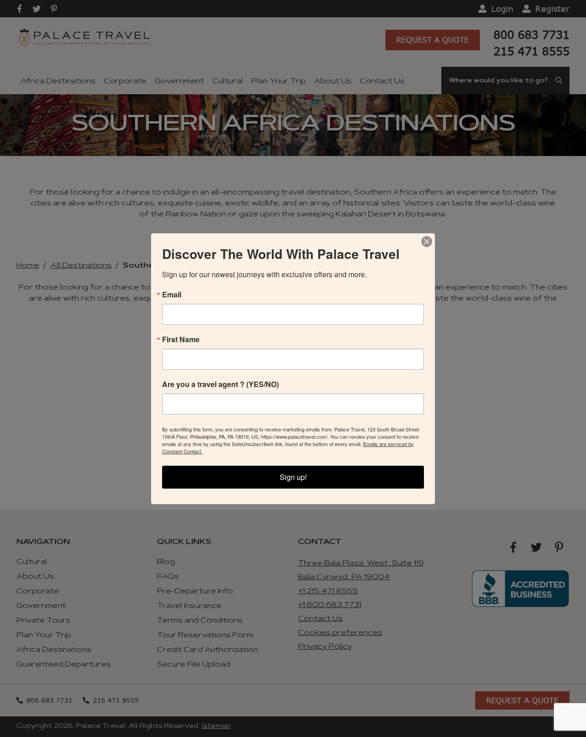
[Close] (426, 241)
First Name (181, 339)
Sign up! (293, 477)
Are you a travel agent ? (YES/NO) (220, 384)
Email (171, 294)
